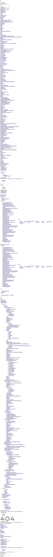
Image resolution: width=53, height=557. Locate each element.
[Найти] (1, 6)
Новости (1, 530)
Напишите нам (3, 196)
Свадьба (10, 324)
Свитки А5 (2, 526)
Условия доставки (3, 539)
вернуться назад (3, 523)
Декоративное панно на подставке (15, 456)
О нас (6, 490)
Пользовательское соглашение (5, 536)
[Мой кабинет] (0, 296)
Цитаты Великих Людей (13, 362)
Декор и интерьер (10, 451)
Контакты (2, 531)
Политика (2, 535)
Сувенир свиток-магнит (11, 421)
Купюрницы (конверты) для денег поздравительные (16, 446)
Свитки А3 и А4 (3, 525)
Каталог (6, 306)
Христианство (11, 313)
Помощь (1, 537)
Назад (7, 305)
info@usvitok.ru (4, 177)
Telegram (4, 180)
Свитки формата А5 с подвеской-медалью (14, 382)
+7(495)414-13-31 (4, 167)
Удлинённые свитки (10, 413)
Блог (1, 534)
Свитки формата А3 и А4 (11, 309)
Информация (2, 532)
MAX (3, 181)
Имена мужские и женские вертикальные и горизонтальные (19, 345)
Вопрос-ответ (2, 540)
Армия (10, 332)
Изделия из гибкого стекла (11, 472)
